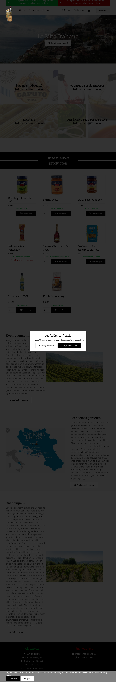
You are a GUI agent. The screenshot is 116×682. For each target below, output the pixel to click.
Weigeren (27, 679)
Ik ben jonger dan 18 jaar (69, 346)
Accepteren (13, 679)
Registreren (79, 10)
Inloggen (66, 10)
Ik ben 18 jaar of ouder (46, 346)
